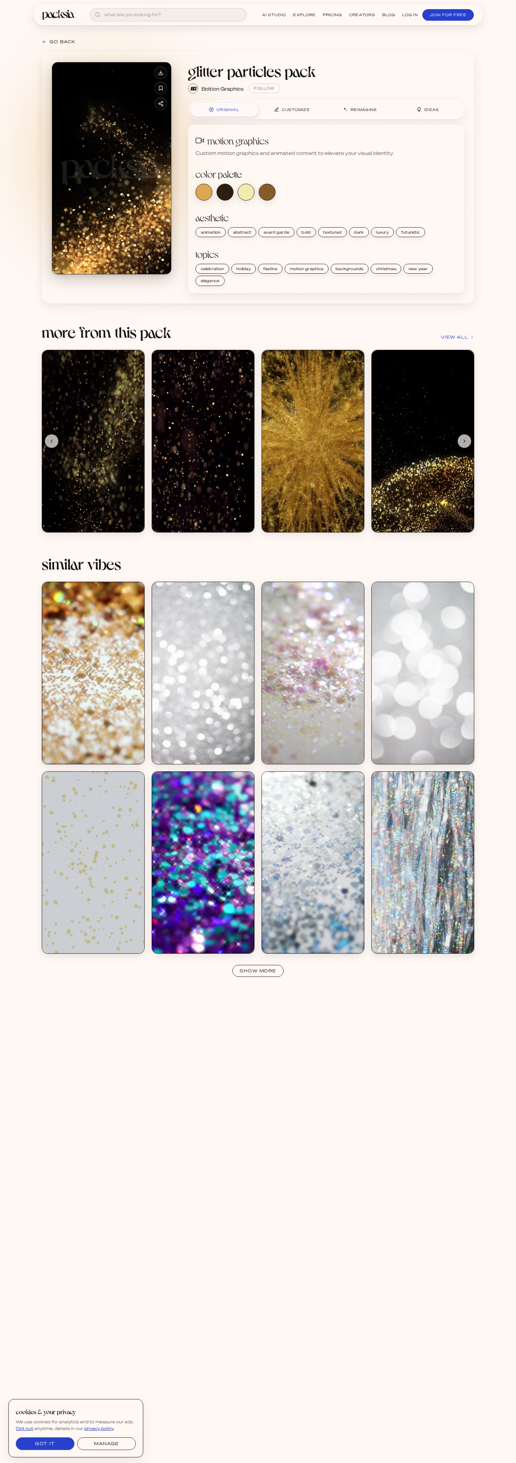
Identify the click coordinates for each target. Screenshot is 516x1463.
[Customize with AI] (135, 386)
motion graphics (306, 268)
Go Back (62, 41)
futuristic (410, 232)
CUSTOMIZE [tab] (296, 109)
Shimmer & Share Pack (185, 748)
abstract (242, 232)
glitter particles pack (252, 70)
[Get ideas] (135, 399)
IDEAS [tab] (431, 109)
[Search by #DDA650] (204, 192)
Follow (264, 88)
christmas (386, 268)
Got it (45, 1443)
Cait (55, 754)
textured (332, 232)
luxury (382, 232)
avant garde (276, 232)
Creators (362, 15)
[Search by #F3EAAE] (246, 192)
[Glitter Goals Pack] (93, 673)
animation (211, 232)
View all (455, 337)
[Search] (97, 15)
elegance (210, 280)
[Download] (160, 72)
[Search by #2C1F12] (225, 192)
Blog (388, 15)
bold (306, 232)
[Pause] (63, 263)
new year (418, 268)
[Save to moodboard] (160, 88)
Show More (258, 970)
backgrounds (349, 268)
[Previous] (52, 441)
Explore (304, 15)
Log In (410, 15)
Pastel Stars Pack (70, 938)
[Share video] (160, 103)
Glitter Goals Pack (70, 748)
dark (359, 232)
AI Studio (274, 15)
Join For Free (448, 15)
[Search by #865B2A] (267, 192)
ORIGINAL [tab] (228, 109)
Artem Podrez (175, 754)
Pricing (332, 15)
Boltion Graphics (222, 88)
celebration (212, 268)
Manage (106, 1443)
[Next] (464, 441)
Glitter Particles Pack (74, 517)
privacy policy (98, 1428)
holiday (243, 268)
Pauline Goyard (67, 944)
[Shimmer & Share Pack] (203, 673)
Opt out (24, 1428)
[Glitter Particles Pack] (93, 441)
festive (270, 268)
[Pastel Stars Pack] (93, 862)
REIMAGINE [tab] (364, 109)
